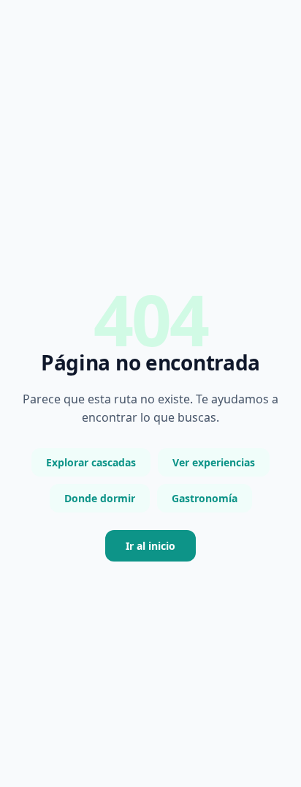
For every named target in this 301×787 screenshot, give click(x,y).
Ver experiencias (213, 462)
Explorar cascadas (91, 462)
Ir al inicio (150, 546)
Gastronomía (204, 498)
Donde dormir (99, 498)
